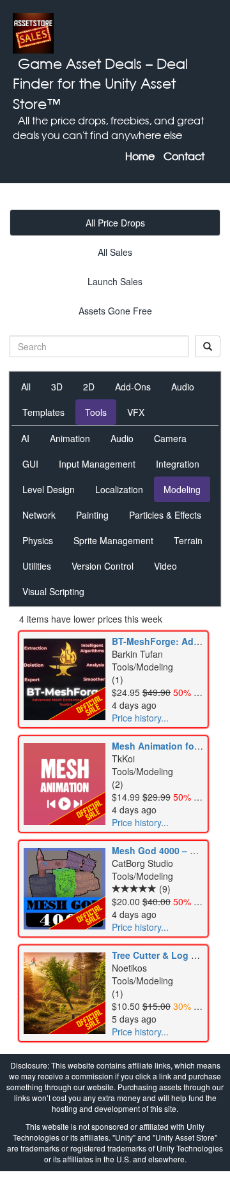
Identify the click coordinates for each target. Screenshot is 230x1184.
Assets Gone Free (115, 310)
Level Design (48, 489)
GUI (30, 463)
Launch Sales (115, 281)
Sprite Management (113, 540)
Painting (92, 514)
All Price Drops (115, 222)
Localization (119, 489)
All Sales (115, 252)
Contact (184, 156)
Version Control (103, 565)
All (26, 386)
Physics (37, 540)
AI (25, 438)
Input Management (97, 463)
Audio (182, 386)
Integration (177, 463)
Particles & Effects (165, 514)
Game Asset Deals (80, 63)
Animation (70, 438)
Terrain (188, 540)
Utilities (36, 565)
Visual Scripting (53, 591)
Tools (96, 412)
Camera (170, 438)
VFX (135, 412)
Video (165, 565)
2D (89, 386)
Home (140, 156)
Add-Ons (133, 386)
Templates (43, 412)
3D (57, 386)
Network (39, 514)
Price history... (140, 717)
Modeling (182, 489)
